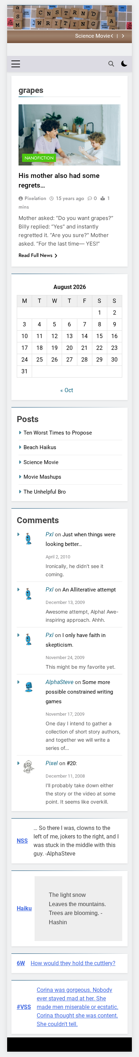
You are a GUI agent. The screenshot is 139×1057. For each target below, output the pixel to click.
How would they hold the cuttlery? (73, 963)
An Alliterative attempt (89, 590)
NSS (22, 840)
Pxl (49, 534)
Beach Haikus (40, 447)
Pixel (52, 763)
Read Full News (35, 255)
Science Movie (92, 36)
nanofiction (39, 158)
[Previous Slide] (112, 36)
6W (21, 963)
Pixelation (35, 198)
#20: (72, 763)
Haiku (24, 908)
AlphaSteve (59, 682)
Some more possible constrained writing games (79, 692)
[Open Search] (111, 64)
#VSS (24, 1007)
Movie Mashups (42, 477)
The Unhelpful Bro (45, 492)
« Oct (66, 390)
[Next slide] (123, 36)
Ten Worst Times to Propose (58, 433)
